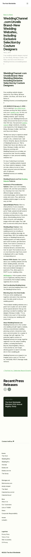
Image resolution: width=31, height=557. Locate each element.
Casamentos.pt (6, 495)
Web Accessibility (6, 539)
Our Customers (7, 504)
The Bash (5, 489)
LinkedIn (4, 520)
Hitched (4, 465)
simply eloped (6, 486)
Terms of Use (5, 537)
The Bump (5, 473)
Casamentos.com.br (8, 492)
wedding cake (14, 112)
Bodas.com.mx (6, 470)
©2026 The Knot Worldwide (11, 552)
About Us (5, 502)
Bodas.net (5, 468)
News (3, 510)
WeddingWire (6, 459)
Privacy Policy (5, 534)
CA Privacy (5, 542)
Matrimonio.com (7, 483)
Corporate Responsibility (9, 513)
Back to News (8, 15)
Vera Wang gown (20, 108)
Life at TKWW (6, 507)
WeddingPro (5, 462)
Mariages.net (6, 480)
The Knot (5, 456)
